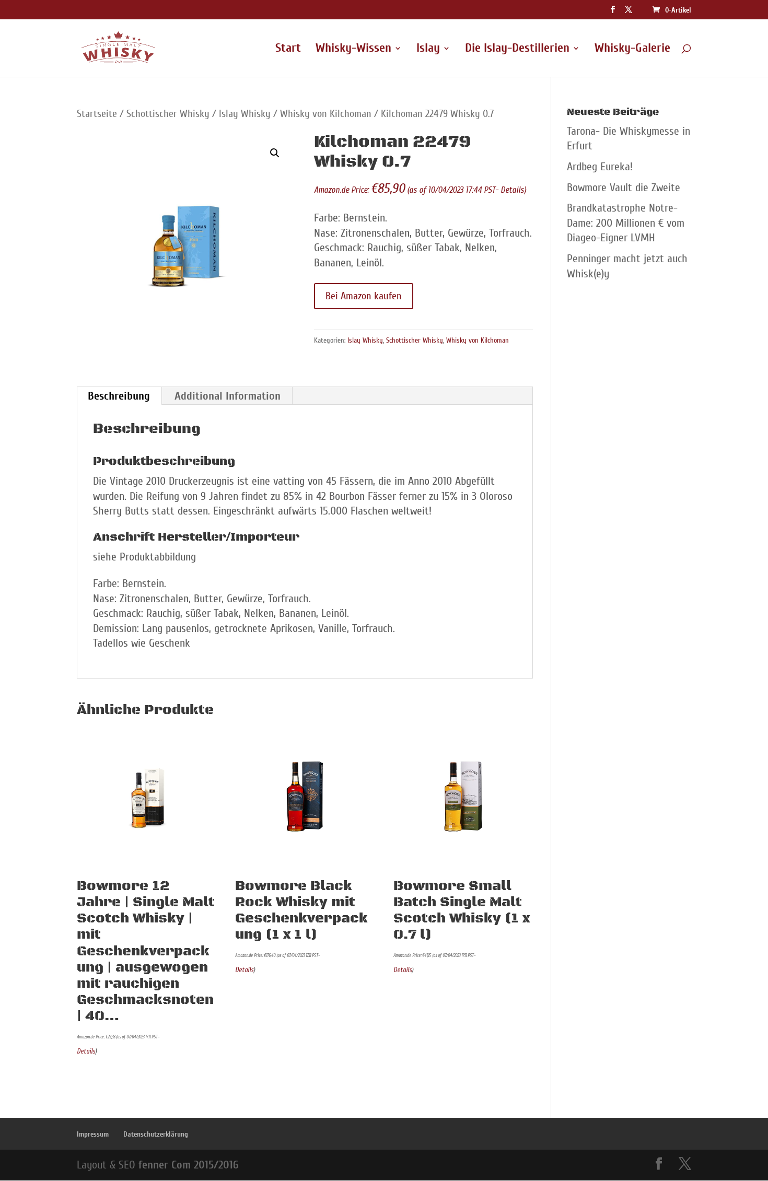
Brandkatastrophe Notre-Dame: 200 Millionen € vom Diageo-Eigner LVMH (625, 222)
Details (512, 190)
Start (288, 49)
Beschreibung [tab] (119, 396)
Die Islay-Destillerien (517, 49)
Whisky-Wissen (353, 49)
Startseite (97, 114)
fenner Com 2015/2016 (188, 1165)
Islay (428, 49)
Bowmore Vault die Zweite (623, 187)
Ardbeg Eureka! (600, 166)
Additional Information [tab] (227, 396)
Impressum (93, 1134)
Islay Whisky (245, 114)
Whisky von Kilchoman (325, 114)
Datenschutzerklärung (155, 1134)
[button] (274, 153)
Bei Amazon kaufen (363, 296)
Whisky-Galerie (632, 49)
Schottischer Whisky (168, 114)
